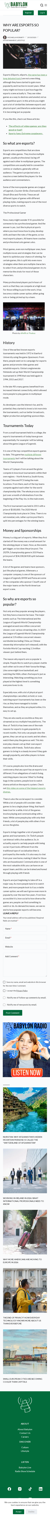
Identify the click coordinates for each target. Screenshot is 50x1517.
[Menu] (46, 5)
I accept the (17, 991)
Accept (18, 1512)
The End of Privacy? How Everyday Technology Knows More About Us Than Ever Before (22, 1320)
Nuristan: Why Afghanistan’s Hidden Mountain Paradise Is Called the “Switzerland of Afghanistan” (22, 1140)
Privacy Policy (22, 991)
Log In (42, 13)
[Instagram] (20, 1489)
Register (28, 13)
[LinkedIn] (40, 1489)
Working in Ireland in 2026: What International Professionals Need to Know (23, 1201)
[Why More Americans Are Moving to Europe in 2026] (25, 1232)
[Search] (41, 5)
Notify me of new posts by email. (22, 1004)
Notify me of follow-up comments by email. (26, 997)
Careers (25, 1436)
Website (9, 946)
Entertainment (9, 40)
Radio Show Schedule (25, 1471)
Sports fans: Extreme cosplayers (26, 133)
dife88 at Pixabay (28, 333)
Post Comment (12, 1013)
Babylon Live (25, 1467)
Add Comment (12, 956)
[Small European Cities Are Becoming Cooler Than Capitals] (25, 1351)
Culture (24, 1447)
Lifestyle (21, 40)
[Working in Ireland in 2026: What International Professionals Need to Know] (25, 1171)
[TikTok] (30, 1489)
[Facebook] (9, 1489)
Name (8, 928)
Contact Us (25, 1433)
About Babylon (25, 1429)
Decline (31, 1512)
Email (8, 937)
